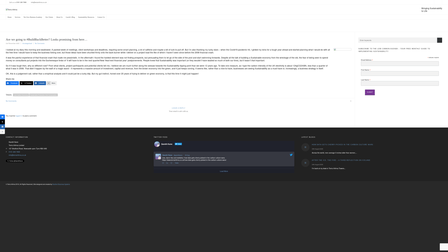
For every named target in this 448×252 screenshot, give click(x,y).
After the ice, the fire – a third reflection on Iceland (341, 160)
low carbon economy (21, 95)
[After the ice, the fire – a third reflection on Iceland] (305, 163)
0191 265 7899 (14, 152)
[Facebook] (2, 116)
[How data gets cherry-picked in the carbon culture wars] (305, 147)
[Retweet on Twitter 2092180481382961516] (168, 163)
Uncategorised (27, 43)
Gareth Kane (167, 155)
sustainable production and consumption (43, 95)
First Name (366, 70)
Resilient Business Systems (61, 184)
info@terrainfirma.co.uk (39, 2)
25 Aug (187, 155)
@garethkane (178, 155)
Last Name (365, 80)
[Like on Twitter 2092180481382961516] (172, 163)
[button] (439, 40)
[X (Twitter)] (2, 121)
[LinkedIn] (2, 126)
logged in (19, 116)
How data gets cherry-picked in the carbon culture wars (342, 144)
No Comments (40, 43)
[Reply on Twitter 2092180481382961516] (164, 163)
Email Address (367, 60)
